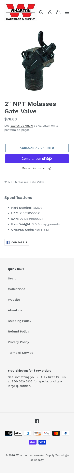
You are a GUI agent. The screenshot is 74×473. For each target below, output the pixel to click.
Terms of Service (20, 353)
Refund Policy (18, 331)
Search (13, 278)
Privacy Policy (18, 342)
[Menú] (67, 11)
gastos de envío (21, 125)
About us (15, 310)
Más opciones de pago (37, 168)
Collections (16, 289)
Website (14, 299)
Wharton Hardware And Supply (35, 455)
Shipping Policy (19, 321)
